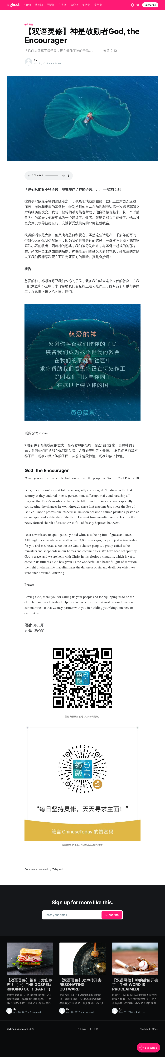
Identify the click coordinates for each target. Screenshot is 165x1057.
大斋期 (74, 4)
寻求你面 (82, 1029)
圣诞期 (50, 4)
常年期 (98, 4)
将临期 (39, 4)
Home (27, 4)
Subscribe (150, 4)
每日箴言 (28, 24)
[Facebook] (132, 4)
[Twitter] (138, 4)
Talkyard (57, 869)
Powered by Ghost (149, 1029)
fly (35, 60)
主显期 (62, 4)
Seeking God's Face (16, 1029)
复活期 (86, 4)
